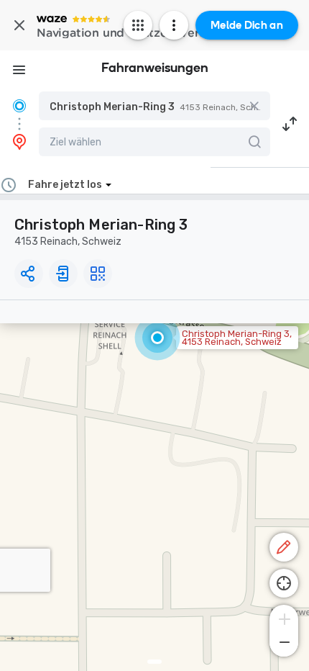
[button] (154, 105)
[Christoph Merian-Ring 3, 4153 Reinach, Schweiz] (157, 337)
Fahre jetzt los (65, 185)
